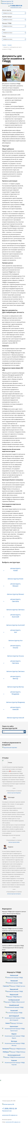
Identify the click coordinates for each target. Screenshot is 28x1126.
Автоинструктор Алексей (15, 718)
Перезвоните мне (15, 7)
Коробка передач (7, 16)
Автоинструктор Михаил (15, 594)
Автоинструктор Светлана (15, 610)
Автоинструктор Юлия (15, 579)
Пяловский (14, 981)
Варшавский (14, 989)
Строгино (6, 986)
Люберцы (6, 1052)
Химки (7, 1023)
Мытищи (14, 1041)
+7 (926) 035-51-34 (9, 1108)
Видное (14, 1034)
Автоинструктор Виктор (15, 687)
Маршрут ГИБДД (6, 23)
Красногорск (14, 1026)
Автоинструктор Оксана (15, 656)
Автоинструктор (6, 10)
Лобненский (14, 975)
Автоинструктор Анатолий (15, 625)
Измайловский (14, 1005)
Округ (3, 30)
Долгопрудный (14, 1016)
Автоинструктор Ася (15, 640)
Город (4, 36)
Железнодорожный (14, 1055)
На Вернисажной (14, 1000)
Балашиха (6, 1048)
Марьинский (14, 994)
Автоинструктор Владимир (15, 702)
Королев (14, 1060)
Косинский (14, 1010)
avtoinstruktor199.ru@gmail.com (9, 1115)
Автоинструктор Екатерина (14, 893)
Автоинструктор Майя (14, 842)
